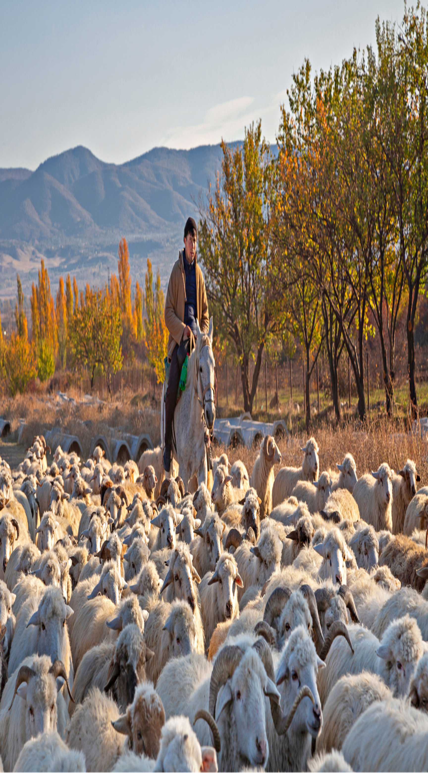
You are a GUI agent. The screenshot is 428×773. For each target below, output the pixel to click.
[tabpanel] (214, 206)
